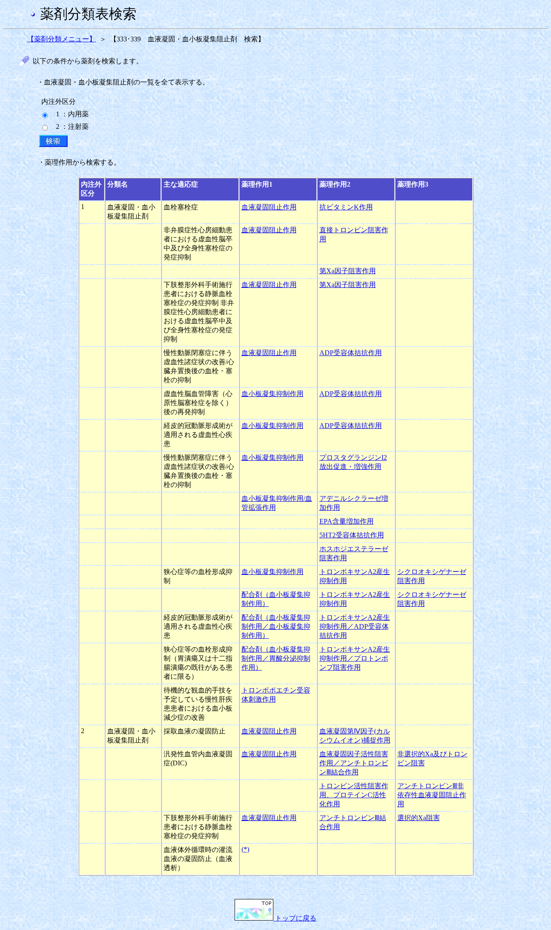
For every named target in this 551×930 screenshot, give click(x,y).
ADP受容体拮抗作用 (350, 352)
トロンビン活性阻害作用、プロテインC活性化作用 (353, 795)
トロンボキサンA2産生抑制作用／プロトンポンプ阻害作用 (354, 658)
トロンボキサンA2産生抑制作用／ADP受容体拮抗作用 (354, 626)
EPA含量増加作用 (346, 521)
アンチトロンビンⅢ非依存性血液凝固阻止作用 (431, 795)
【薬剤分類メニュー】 (61, 39)
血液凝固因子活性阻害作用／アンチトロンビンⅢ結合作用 (353, 763)
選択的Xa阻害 (418, 817)
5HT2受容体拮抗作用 (351, 535)
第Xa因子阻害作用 (347, 271)
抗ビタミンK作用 (346, 207)
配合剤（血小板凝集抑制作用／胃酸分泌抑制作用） (275, 658)
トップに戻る (294, 918)
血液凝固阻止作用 (269, 207)
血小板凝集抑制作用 (272, 393)
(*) (245, 849)
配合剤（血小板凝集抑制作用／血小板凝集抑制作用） (275, 626)
